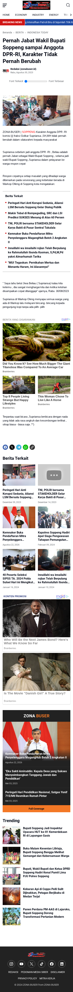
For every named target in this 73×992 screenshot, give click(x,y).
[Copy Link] (32, 447)
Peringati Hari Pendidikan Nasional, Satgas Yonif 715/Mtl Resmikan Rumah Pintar (36, 794)
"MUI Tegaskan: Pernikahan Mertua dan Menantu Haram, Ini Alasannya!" (33, 265)
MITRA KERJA (47, 978)
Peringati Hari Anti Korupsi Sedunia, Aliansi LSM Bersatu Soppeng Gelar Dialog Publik (35, 205)
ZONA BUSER (30, 984)
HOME (6, 14)
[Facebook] (5, 447)
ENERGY (53, 14)
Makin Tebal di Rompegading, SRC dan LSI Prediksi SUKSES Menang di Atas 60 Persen (36, 215)
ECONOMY (21, 14)
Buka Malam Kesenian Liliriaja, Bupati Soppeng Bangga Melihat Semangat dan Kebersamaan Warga (46, 852)
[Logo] (36, 955)
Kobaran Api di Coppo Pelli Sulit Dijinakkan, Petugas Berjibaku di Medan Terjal (43, 892)
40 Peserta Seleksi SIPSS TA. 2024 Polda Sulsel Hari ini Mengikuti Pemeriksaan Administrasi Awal (18, 578)
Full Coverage (36, 808)
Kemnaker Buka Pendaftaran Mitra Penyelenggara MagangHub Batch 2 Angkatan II (37, 238)
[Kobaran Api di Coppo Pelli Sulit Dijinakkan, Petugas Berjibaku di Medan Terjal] (11, 896)
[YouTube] (21, 964)
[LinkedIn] (62, 964)
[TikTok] (41, 964)
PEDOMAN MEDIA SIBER (34, 972)
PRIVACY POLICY (27, 978)
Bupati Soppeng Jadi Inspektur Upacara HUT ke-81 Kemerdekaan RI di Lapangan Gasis (45, 832)
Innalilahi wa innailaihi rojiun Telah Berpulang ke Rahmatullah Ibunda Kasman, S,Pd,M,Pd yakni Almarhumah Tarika (37, 252)
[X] (12, 447)
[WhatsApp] (25, 447)
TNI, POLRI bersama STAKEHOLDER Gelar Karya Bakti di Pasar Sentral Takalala (35, 225)
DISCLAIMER (58, 972)
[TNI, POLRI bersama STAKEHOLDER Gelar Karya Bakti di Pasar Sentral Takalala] (54, 475)
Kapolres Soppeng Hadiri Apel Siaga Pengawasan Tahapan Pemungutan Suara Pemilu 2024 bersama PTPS (54, 536)
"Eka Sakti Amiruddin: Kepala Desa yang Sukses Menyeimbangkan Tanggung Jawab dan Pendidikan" (36, 775)
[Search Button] (68, 5)
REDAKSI (13, 972)
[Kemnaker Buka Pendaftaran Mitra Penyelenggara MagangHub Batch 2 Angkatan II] (19, 517)
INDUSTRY (38, 14)
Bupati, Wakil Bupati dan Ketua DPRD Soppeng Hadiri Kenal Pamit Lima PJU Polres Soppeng (46, 872)
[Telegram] (18, 447)
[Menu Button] (4, 5)
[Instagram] (11, 964)
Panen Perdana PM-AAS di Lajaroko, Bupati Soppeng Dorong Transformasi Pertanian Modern (46, 913)
